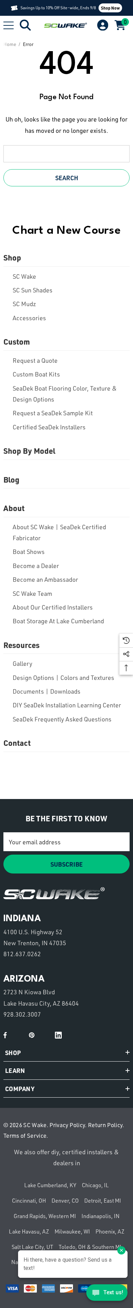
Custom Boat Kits (36, 374)
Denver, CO (65, 1200)
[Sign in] (102, 25)
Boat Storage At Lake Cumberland (58, 621)
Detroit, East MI (102, 1200)
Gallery (22, 663)
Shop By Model (29, 450)
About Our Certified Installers (53, 607)
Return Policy (105, 1124)
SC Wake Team (32, 593)
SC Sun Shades (33, 290)
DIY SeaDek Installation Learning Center (67, 705)
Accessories (29, 318)
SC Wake (24, 276)
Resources (21, 645)
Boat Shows (29, 551)
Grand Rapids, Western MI (45, 1216)
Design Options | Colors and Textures (63, 677)
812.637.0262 (22, 954)
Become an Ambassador (45, 579)
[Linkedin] (58, 1035)
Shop (12, 257)
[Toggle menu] (8, 25)
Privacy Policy (67, 1124)
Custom (16, 341)
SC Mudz (24, 304)
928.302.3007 (22, 1014)
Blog (11, 479)
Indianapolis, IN (101, 1216)
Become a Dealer (36, 565)
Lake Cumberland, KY (50, 1185)
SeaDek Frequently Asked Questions (62, 719)
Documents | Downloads (46, 691)
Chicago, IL (95, 1185)
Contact (17, 743)
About (14, 508)
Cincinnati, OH (29, 1200)
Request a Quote (35, 360)
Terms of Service (24, 1135)
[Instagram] (45, 1035)
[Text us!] (107, 1294)
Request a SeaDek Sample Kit (53, 413)
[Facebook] (5, 1035)
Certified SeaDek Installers (49, 427)
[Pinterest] (31, 1035)
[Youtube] (18, 1035)
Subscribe (66, 864)
